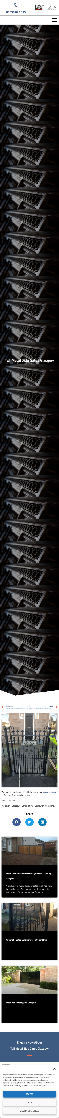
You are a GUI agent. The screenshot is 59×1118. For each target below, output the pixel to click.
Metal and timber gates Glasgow (21, 1002)
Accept (29, 1094)
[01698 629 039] (16, 5)
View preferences (29, 1111)
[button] (54, 1068)
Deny (29, 1102)
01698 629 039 (16, 12)
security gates (49, 792)
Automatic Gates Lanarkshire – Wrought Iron (26, 939)
